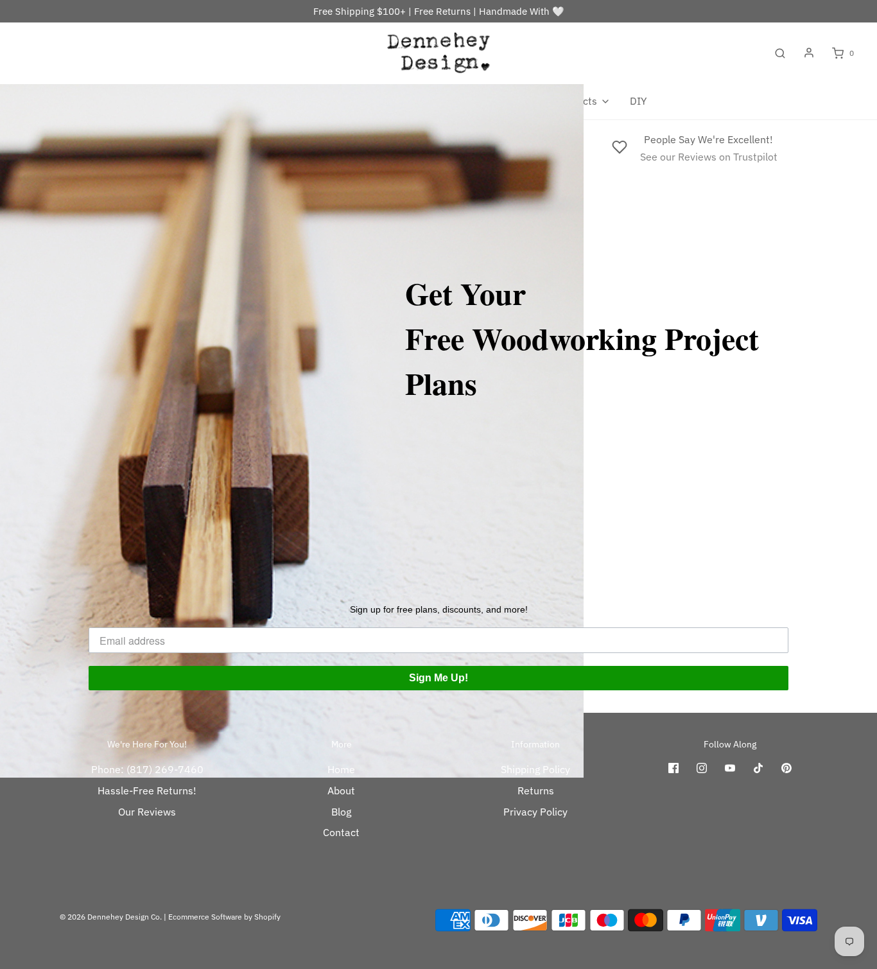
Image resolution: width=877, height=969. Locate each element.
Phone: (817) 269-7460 (147, 769)
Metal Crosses (411, 100)
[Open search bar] (780, 53)
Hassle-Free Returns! (147, 790)
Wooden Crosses (320, 100)
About (341, 790)
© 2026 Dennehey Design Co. (111, 916)
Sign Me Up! (438, 677)
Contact (341, 832)
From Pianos (493, 100)
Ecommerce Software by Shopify (224, 916)
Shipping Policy (535, 769)
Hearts (246, 100)
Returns (535, 790)
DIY (638, 100)
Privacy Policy (535, 811)
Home (341, 769)
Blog (341, 811)
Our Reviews (147, 811)
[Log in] (809, 52)
